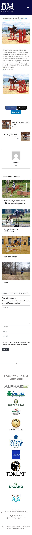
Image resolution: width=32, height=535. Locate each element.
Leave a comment (17, 20)
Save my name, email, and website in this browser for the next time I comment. (16, 344)
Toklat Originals (22, 54)
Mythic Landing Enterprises (16, 528)
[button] (28, 7)
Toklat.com (25, 61)
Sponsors (7, 20)
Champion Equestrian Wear (12, 65)
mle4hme (24, 18)
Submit (5, 349)
